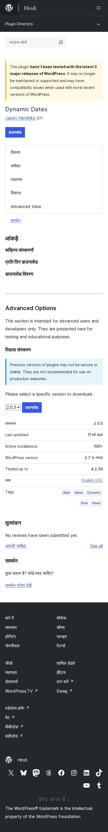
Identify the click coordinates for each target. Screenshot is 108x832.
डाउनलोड (15, 132)
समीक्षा (15, 165)
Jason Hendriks (20, 117)
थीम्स (61, 627)
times (96, 503)
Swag (65, 691)
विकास (16, 192)
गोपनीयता (12, 645)
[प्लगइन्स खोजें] (61, 42)
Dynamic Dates (26, 109)
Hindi (22, 760)
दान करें (65, 681)
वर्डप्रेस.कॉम (17, 708)
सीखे (8, 663)
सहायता (11, 672)
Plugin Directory (19, 24)
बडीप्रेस (14, 736)
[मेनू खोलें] (99, 8)
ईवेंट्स (61, 672)
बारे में (9, 618)
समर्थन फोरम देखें (18, 585)
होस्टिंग (10, 636)
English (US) (92, 480)
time (84, 503)
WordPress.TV (21, 691)
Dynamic (94, 493)
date (66, 493)
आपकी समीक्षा (15, 545)
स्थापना (16, 179)
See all (96, 545)
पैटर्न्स (61, 645)
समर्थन (15, 220)
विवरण (15, 152)
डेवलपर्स (11, 681)
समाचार (11, 627)
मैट (10, 717)
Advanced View (26, 206)
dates (78, 493)
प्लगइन (62, 636)
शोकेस (61, 618)
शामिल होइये (66, 663)
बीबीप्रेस (14, 726)
